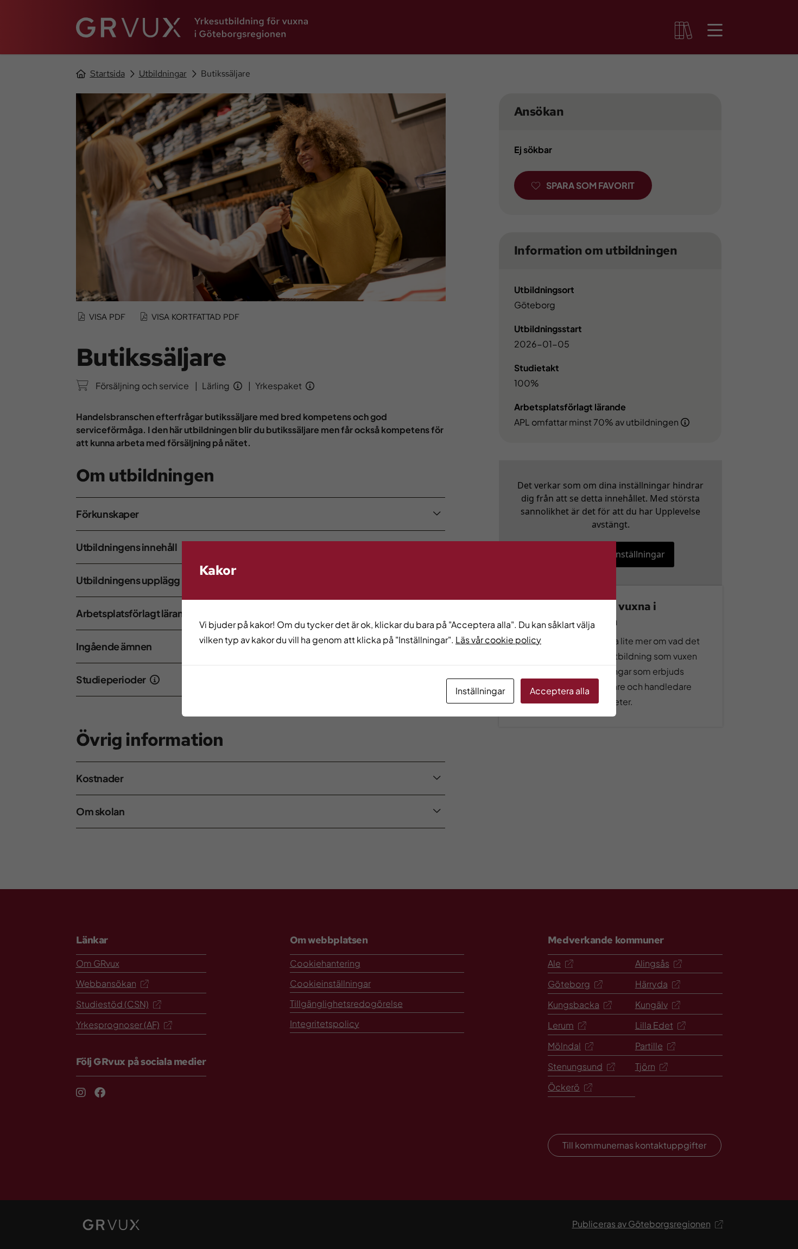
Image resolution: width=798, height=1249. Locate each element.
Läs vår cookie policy (498, 639)
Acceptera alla (560, 690)
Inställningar (480, 690)
